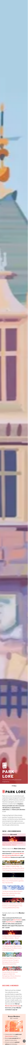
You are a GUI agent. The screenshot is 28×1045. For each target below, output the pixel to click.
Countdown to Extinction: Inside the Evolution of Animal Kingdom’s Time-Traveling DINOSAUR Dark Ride (12, 905)
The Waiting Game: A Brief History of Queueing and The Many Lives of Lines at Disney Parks (12, 948)
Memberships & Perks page (13, 1006)
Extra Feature (9, 1036)
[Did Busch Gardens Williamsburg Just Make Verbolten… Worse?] (14, 839)
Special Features (10, 921)
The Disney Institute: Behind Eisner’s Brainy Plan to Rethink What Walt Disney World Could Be (12, 893)
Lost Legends (15, 853)
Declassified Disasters (13, 855)
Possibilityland (6, 857)
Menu (14, 785)
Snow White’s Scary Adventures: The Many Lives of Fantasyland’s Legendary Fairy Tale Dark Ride (13, 880)
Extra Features (17, 920)
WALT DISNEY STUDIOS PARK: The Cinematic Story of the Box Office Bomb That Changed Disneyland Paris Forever (13, 868)
